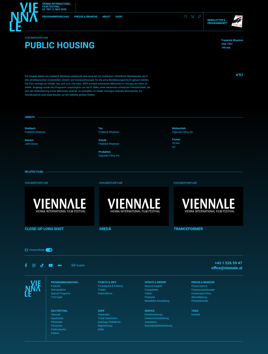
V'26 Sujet (56, 297)
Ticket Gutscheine (107, 318)
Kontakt (195, 314)
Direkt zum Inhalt (9, 1)
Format (176, 139)
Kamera (29, 140)
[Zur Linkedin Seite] (33, 265)
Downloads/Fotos (201, 293)
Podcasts (150, 297)
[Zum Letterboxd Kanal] (60, 265)
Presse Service (199, 286)
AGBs (101, 329)
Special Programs (60, 293)
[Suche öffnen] (186, 16)
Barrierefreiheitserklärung (158, 325)
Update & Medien (155, 282)
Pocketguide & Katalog (110, 286)
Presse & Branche (85, 16)
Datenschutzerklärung (157, 318)
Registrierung (105, 325)
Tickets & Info (107, 282)
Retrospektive (58, 289)
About (106, 16)
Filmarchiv (57, 325)
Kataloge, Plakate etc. (109, 322)
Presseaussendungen (203, 289)
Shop (119, 16)
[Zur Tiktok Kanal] (42, 265)
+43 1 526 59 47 (228, 263)
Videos (148, 293)
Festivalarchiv (58, 329)
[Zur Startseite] (24, 17)
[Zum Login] (199, 16)
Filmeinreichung (153, 314)
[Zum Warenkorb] (192, 16)
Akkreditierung (199, 297)
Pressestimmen (199, 300)
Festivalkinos (105, 293)
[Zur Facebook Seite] (26, 265)
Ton (100, 128)
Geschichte (57, 318)
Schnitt (102, 140)
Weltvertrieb (179, 128)
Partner (55, 333)
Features (55, 286)
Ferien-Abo (103, 314)
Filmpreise (56, 322)
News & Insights (153, 286)
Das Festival (59, 310)
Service (149, 310)
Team (194, 310)
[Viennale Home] (33, 307)
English (81, 265)
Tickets (102, 289)
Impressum (151, 322)
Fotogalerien (151, 289)
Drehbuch (30, 128)
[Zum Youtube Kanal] (51, 265)
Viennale (55, 314)
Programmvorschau (55, 16)
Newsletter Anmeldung (157, 300)
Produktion (104, 151)
